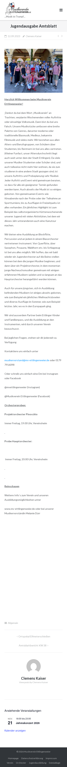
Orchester (21, 762)
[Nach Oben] (58, 758)
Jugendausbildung (37, 762)
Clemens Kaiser (34, 36)
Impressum (51, 758)
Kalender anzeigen (15, 730)
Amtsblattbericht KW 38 (32, 645)
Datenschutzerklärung (32, 758)
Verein (10, 762)
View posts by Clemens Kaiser (33, 682)
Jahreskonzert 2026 (28, 723)
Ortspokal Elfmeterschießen (34, 636)
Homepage (13, 758)
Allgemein (13, 623)
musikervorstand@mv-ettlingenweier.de (26, 360)
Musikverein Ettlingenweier (37, 751)
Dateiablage (54, 762)
